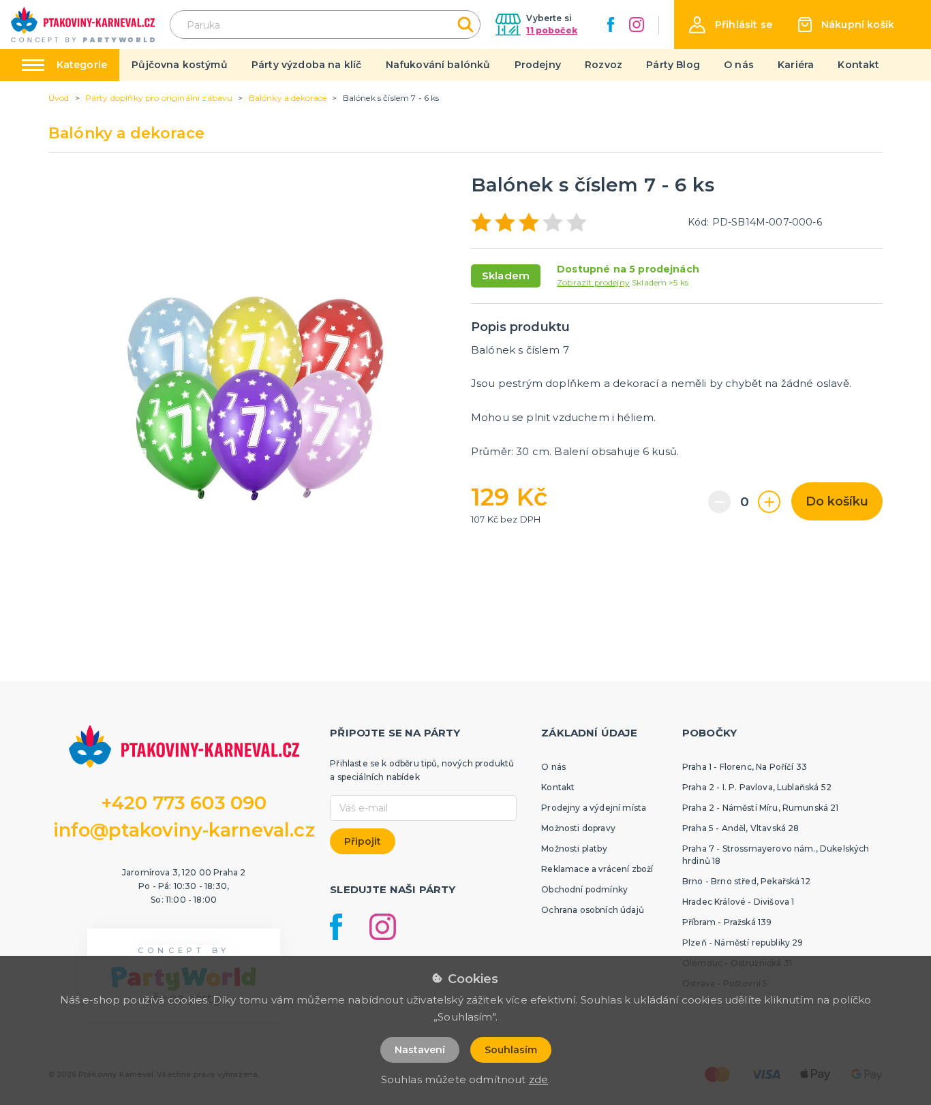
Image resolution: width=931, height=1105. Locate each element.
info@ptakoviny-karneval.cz (184, 830)
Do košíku (837, 501)
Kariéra (796, 65)
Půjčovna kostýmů (180, 65)
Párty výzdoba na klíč (306, 65)
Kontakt (858, 65)
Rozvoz (603, 65)
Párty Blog (673, 65)
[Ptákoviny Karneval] (83, 24)
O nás (739, 65)
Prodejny (538, 65)
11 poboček (551, 30)
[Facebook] (610, 24)
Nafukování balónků (438, 65)
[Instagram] (636, 24)
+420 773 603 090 (184, 803)
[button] (730, 24)
